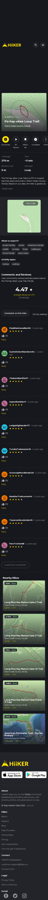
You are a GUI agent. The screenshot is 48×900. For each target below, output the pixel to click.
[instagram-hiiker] (24, 895)
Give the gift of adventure (13, 849)
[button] (7, 189)
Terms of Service (9, 885)
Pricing (4, 839)
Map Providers (8, 830)
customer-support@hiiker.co (14, 864)
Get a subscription (9, 844)
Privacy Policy (7, 880)
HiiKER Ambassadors (11, 860)
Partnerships (7, 835)
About (4, 816)
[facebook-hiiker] (6, 895)
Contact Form (8, 869)
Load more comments (15, 565)
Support (5, 821)
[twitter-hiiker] (15, 895)
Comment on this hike (15, 313)
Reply (3, 340)
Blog (3, 826)
